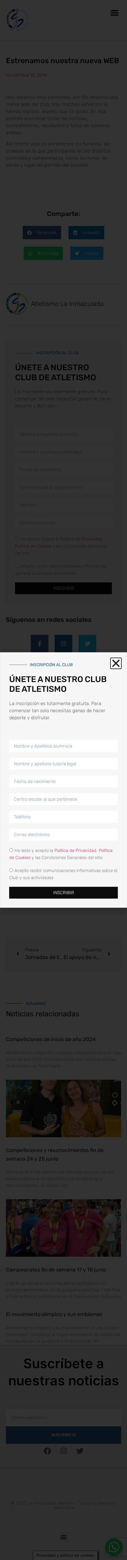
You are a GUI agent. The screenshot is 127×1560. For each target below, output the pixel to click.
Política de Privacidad (75, 850)
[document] (63, 780)
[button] (116, 663)
